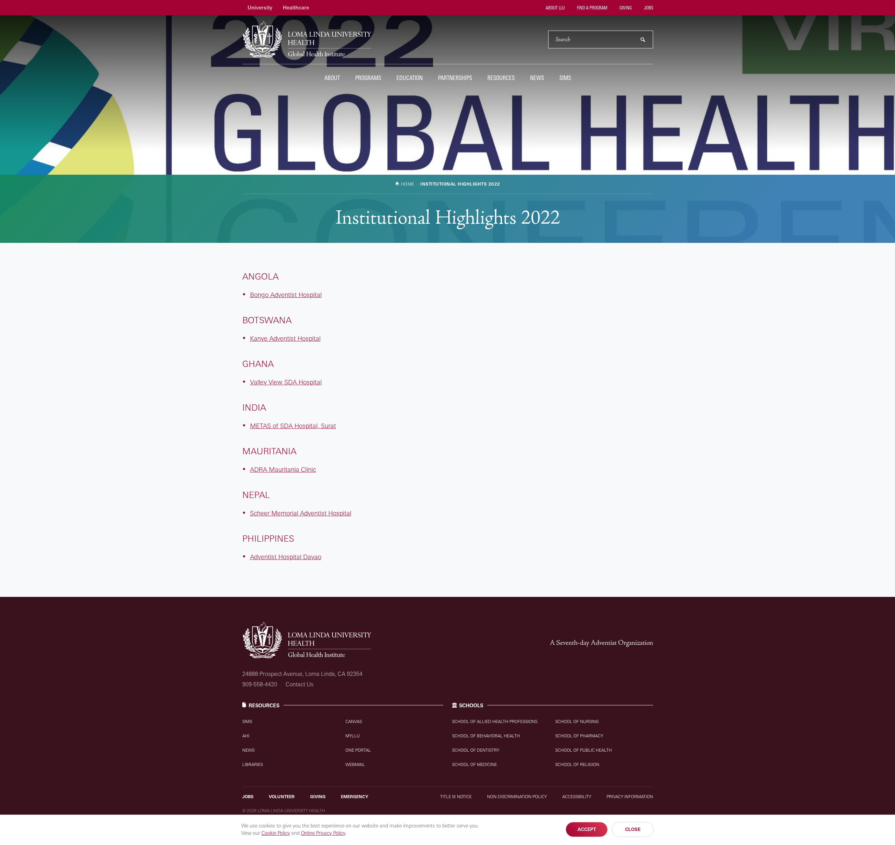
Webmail (355, 764)
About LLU (555, 7)
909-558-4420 (259, 684)
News (537, 77)
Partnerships (455, 77)
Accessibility (576, 796)
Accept (587, 829)
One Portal (358, 750)
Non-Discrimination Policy (517, 796)
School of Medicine (474, 764)
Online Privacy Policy (323, 833)
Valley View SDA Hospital (286, 382)
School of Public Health (583, 750)
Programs (368, 77)
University (260, 7)
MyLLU (352, 735)
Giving (625, 7)
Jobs (648, 7)
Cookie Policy (276, 833)
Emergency (354, 796)
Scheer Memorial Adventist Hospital (300, 513)
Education (409, 77)
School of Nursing (577, 721)
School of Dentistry (475, 750)
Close (632, 829)
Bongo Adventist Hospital (286, 294)
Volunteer (282, 796)
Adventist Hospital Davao (285, 557)
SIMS (565, 77)
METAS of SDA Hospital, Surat (293, 425)
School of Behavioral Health (486, 735)
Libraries (252, 764)
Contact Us (300, 684)
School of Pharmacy (579, 735)
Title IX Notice (456, 796)
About (332, 77)
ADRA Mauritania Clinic (283, 469)
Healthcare (296, 7)
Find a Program (591, 7)
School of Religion (577, 764)
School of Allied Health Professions (494, 721)
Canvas (353, 721)
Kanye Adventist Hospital (285, 338)
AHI (245, 735)
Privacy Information (630, 796)
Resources (501, 77)
